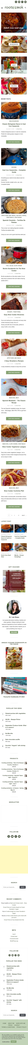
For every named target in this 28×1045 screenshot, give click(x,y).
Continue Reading (14, 142)
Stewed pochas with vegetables (15, 713)
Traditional (17, 312)
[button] (2, 8)
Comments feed (14, 938)
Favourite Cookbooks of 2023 (14, 697)
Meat (17, 398)
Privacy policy (22, 1027)
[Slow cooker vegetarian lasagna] (14, 426)
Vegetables (10, 217)
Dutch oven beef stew (6, 556)
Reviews (14, 167)
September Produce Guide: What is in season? (15, 726)
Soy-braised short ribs (18, 920)
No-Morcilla (9, 733)
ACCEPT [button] (14, 1041)
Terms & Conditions (8, 1027)
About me (11, 1023)
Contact (17, 1025)
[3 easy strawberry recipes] (14, 340)
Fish (7, 265)
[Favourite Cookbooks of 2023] (14, 678)
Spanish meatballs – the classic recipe (14, 401)
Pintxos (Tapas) (21, 215)
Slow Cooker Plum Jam (12, 26)
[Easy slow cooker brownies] (14, 293)
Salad (11, 265)
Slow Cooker (18, 265)
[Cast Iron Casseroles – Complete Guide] (14, 149)
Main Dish (12, 398)
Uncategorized (14, 121)
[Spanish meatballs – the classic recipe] (14, 379)
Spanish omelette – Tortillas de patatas (14, 221)
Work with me (20, 1023)
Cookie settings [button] (6, 1041)
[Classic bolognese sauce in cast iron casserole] (14, 103)
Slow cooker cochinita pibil (14, 491)
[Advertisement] (14, 860)
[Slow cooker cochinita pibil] (14, 470)
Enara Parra (19, 129)
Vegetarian (18, 217)
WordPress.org (14, 941)
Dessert (9, 312)
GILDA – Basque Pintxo (12, 719)
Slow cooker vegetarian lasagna (14, 447)
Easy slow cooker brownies (14, 314)
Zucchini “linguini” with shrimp (15, 745)
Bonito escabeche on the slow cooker (14, 269)
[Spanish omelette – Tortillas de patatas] (14, 197)
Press (10, 1025)
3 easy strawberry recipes (14, 361)
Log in (14, 934)
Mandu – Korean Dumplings (19, 556)
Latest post (6, 521)
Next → (24, 515)
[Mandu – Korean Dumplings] (20, 544)
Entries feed (14, 936)
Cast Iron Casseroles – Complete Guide (14, 171)
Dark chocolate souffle (12, 739)
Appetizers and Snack (8, 215)
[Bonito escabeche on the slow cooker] (14, 247)
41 (18, 515)
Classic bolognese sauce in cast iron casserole (14, 125)
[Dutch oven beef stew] (7, 544)
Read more (14, 632)
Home (4, 1023)
